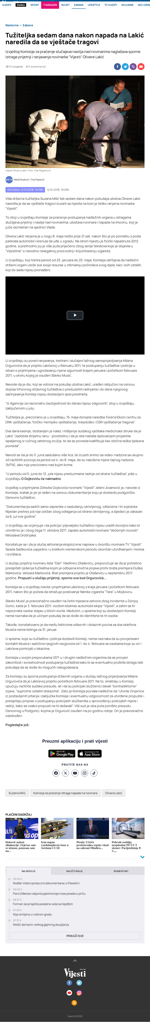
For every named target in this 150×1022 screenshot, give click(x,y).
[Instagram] (84, 773)
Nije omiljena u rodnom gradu (32, 914)
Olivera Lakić (113, 793)
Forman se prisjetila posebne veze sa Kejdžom (43, 904)
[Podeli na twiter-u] (125, 66)
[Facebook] (55, 773)
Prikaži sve (75, 936)
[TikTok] (94, 773)
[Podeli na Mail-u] (141, 66)
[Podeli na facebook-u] (117, 66)
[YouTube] (75, 773)
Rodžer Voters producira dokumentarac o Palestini (46, 883)
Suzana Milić (17, 793)
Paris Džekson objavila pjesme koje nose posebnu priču (49, 894)
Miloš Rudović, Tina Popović (29, 179)
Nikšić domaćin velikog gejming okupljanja (41, 925)
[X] (65, 773)
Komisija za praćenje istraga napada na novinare (65, 793)
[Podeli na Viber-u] (133, 66)
